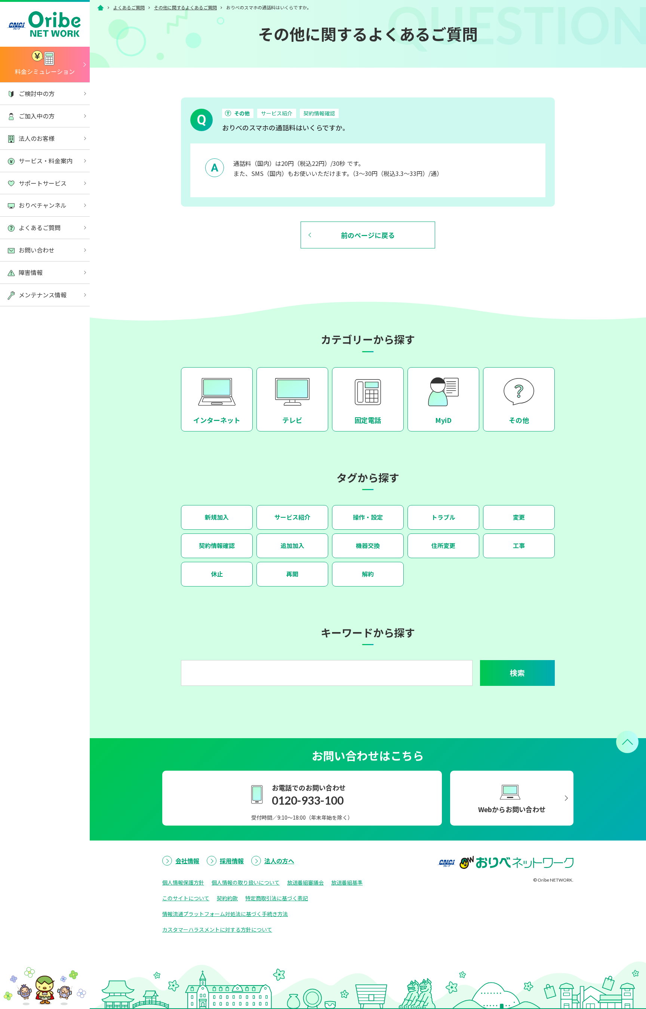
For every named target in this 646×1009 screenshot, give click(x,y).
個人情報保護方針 (183, 882)
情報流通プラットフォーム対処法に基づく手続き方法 (225, 913)
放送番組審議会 (305, 882)
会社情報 (187, 860)
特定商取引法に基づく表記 (276, 898)
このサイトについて (185, 898)
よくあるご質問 (129, 7)
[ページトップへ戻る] (627, 742)
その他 (242, 113)
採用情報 (232, 860)
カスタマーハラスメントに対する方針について (217, 929)
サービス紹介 (276, 113)
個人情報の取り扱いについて (246, 882)
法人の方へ (279, 860)
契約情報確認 (319, 113)
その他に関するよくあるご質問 (185, 7)
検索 (517, 672)
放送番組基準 (347, 882)
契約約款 (227, 898)
